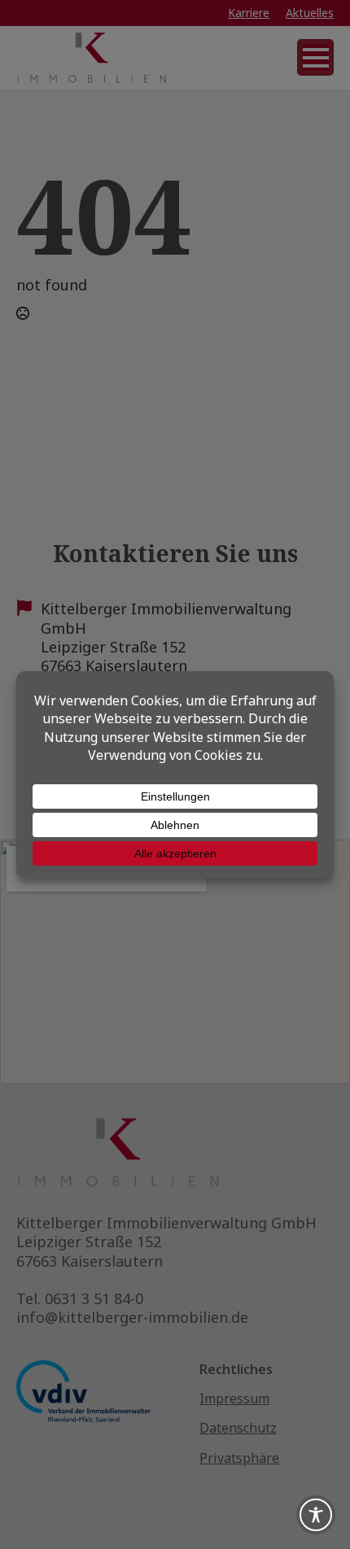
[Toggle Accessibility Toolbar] (316, 1515)
